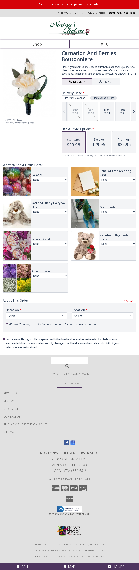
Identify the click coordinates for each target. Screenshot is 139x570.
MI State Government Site (86, 550)
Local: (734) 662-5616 (69, 470)
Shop (37, 44)
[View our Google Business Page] (72, 444)
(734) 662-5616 (126, 13)
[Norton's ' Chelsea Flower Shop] (69, 35)
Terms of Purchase (70, 556)
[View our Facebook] (66, 444)
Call (24, 566)
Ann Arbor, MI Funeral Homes (51, 544)
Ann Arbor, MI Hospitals (90, 544)
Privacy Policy (45, 556)
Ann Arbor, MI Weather (51, 550)
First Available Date (103, 97)
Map (70, 566)
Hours (117, 566)
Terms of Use (95, 556)
